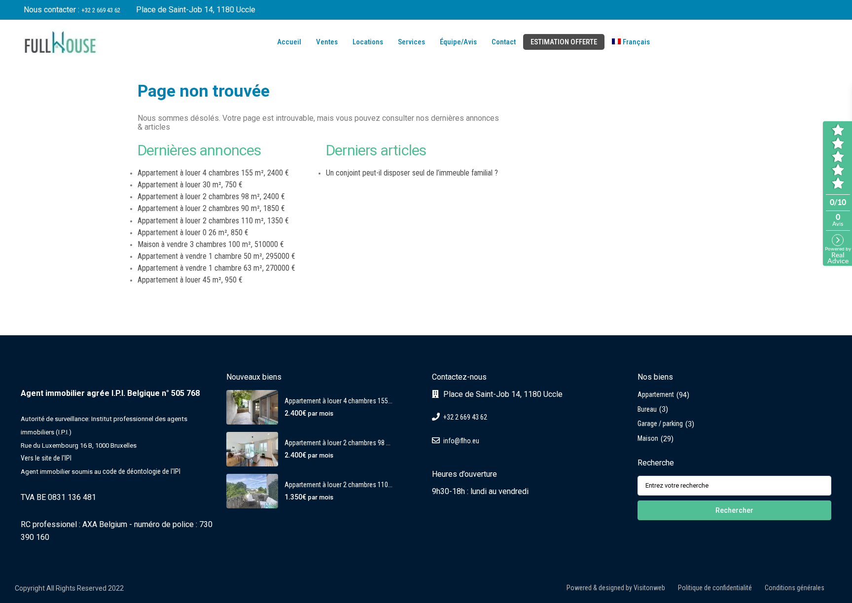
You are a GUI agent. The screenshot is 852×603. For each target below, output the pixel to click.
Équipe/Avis (458, 41)
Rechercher (734, 510)
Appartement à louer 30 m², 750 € (190, 184)
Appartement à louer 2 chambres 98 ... (337, 443)
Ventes (327, 41)
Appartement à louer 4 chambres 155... (338, 401)
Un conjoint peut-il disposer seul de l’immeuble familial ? (412, 172)
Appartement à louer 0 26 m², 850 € (193, 232)
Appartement (656, 394)
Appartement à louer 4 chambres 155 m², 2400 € (213, 172)
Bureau (647, 409)
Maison (648, 438)
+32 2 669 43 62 (100, 10)
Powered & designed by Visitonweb (616, 588)
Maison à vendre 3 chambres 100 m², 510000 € (211, 244)
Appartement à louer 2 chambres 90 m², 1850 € (211, 208)
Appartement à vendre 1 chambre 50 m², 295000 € (216, 256)
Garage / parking (660, 423)
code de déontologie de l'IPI (141, 471)
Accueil (288, 41)
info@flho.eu (461, 441)
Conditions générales (794, 588)
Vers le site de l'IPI (46, 458)
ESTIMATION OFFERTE (564, 41)
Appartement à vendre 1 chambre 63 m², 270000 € (216, 268)
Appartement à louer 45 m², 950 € (190, 279)
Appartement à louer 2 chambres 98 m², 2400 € (211, 196)
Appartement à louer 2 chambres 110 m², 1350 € (213, 220)
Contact (504, 41)
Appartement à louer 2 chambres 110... (338, 485)
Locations (368, 41)
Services (411, 41)
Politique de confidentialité (715, 588)
